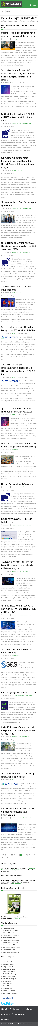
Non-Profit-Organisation (14, 870)
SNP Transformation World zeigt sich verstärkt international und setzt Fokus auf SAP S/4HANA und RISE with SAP (18, 609)
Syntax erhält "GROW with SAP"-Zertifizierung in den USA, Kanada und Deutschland (18, 775)
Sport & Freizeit (7, 988)
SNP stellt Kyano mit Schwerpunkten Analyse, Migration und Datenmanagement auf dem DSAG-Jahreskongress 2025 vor (18, 246)
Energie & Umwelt (8, 967)
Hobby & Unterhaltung (9, 976)
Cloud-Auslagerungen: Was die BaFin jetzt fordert (19, 692)
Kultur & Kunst (7, 981)
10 (10, 858)
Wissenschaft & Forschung (10, 993)
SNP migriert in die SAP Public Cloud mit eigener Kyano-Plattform (18, 204)
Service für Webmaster (9, 950)
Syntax (13, 83)
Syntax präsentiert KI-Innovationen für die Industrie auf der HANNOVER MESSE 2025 (16, 410)
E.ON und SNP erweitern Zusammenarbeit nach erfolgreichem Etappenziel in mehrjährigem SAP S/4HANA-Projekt (18, 730)
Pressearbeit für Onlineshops (11, 940)
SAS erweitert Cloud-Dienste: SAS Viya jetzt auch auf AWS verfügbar (17, 651)
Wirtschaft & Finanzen (9, 991)
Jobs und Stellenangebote (10, 979)
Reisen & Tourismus (8, 986)
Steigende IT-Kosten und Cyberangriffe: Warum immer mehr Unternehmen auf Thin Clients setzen (18, 34)
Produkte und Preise (8, 928)
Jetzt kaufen (16, 918)
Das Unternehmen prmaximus (11, 952)
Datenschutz (5, 1019)
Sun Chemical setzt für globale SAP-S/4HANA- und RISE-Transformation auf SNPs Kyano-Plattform (18, 117)
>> (16, 858)
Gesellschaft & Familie (9, 969)
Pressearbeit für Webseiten (10, 942)
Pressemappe (5, 1014)
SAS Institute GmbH (17, 170)
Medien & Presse (7, 983)
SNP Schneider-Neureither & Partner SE (21, 123)
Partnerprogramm (20, 1014)
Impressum (16, 1009)
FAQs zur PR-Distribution (10, 933)
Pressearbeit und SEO (9, 945)
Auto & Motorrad (7, 962)
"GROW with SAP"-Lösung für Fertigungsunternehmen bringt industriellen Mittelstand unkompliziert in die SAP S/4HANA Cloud (18, 369)
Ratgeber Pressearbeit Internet (11, 947)
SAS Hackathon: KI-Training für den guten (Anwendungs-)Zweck (16, 288)
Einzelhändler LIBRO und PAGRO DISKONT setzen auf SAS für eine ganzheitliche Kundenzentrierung (18, 445)
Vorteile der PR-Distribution (10, 930)
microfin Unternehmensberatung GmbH (22, 525)
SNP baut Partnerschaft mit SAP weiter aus (17, 483)
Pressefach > (16, 883)
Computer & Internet (8, 964)
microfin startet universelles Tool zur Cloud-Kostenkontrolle (17, 520)
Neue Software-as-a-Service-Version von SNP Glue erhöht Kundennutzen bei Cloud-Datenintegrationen (17, 811)
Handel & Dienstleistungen (10, 974)
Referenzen (29, 1009)
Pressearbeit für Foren (9, 938)
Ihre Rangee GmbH (16, 39)
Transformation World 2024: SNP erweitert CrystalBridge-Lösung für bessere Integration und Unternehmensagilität (17, 565)
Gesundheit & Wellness (9, 971)
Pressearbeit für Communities (11, 935)
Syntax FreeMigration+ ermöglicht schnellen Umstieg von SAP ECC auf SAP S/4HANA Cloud (18, 328)
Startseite (4, 1009)
